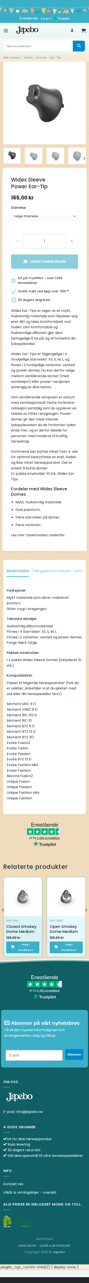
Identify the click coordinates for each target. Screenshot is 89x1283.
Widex (28, 57)
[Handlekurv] (83, 30)
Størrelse (18, 207)
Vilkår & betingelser (54, 1246)
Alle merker (11, 57)
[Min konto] (72, 31)
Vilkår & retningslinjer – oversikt (30, 1192)
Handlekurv (28, 1246)
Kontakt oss (13, 1184)
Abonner (74, 1054)
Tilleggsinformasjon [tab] (51, 570)
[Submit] (79, 46)
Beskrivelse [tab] (18, 570)
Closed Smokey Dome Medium (21, 929)
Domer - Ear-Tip (48, 57)
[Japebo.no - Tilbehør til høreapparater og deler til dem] (27, 30)
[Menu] (5, 30)
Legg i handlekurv (48, 261)
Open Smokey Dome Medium (64, 929)
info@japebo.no (29, 1111)
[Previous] (10, 103)
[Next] (79, 103)
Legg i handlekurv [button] (25, 947)
